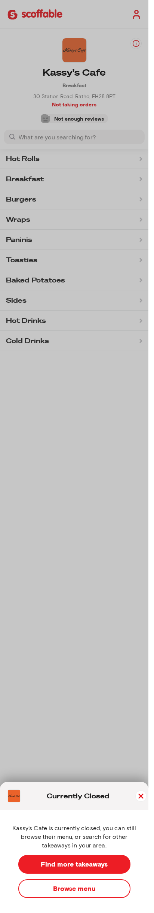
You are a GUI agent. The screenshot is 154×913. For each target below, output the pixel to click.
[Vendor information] (136, 43)
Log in (135, 14)
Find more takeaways (74, 864)
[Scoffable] (34, 13)
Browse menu (74, 888)
